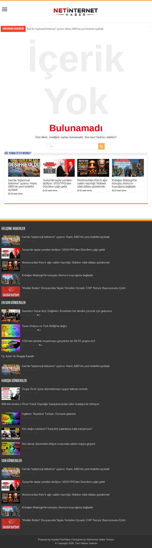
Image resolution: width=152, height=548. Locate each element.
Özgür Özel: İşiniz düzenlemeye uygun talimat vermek (55, 389)
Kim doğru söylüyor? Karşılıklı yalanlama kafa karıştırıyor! (57, 428)
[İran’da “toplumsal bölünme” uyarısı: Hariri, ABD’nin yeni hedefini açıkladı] (10, 369)
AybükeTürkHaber (60, 539)
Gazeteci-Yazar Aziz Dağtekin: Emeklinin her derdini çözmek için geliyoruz (67, 311)
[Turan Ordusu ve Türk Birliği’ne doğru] (10, 330)
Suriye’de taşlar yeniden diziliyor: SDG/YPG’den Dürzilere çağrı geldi (62, 28)
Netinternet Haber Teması (100, 539)
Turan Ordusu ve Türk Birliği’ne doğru (44, 326)
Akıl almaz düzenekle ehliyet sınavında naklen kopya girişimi (58, 443)
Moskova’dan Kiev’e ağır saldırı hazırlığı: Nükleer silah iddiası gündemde (92, 183)
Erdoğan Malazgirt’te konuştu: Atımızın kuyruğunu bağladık (124, 183)
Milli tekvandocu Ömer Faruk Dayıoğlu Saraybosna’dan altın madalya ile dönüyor (50, 404)
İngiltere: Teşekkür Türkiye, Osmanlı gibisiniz (49, 413)
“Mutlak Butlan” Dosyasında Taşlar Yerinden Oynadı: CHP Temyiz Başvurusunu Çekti (73, 288)
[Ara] (101, 146)
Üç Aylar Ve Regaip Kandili (17, 356)
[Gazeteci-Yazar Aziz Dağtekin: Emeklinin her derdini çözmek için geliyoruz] (10, 315)
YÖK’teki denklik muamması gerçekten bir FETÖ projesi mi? (58, 341)
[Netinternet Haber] (76, 10)
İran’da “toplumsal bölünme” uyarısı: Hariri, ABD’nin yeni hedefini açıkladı (22, 185)
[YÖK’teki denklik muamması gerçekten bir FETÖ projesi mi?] (10, 345)
